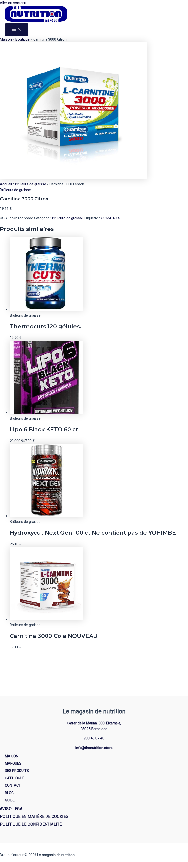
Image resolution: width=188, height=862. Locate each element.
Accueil (6, 184)
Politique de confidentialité (31, 824)
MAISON (11, 756)
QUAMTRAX (110, 218)
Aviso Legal (12, 808)
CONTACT (13, 785)
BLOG (9, 793)
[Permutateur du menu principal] (16, 29)
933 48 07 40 (94, 738)
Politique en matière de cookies (34, 816)
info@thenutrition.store (94, 748)
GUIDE (10, 800)
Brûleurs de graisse (30, 184)
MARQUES (13, 763)
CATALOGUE (14, 778)
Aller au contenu (13, 3)
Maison (6, 39)
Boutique (22, 39)
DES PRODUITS (17, 771)
